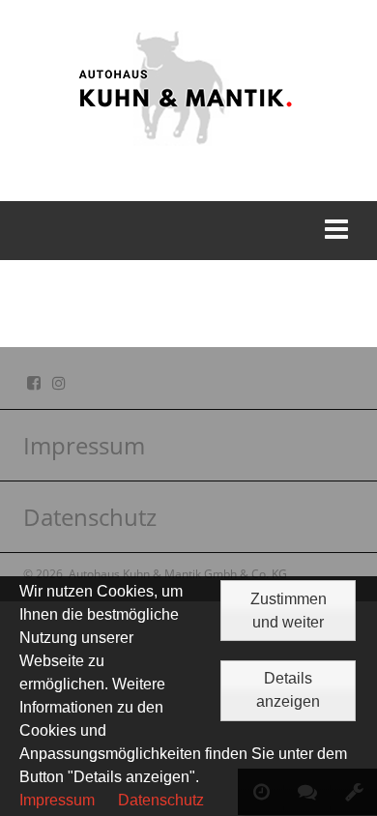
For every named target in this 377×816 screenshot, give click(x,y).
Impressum (57, 800)
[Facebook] (34, 383)
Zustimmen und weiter (288, 610)
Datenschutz (161, 800)
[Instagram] (59, 383)
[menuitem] (188, 445)
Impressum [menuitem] (84, 445)
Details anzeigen (288, 690)
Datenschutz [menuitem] (90, 517)
